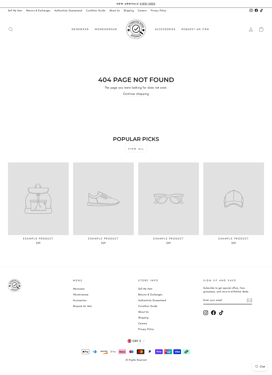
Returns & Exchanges (38, 10)
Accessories (165, 29)
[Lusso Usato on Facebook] (213, 312)
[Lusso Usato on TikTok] (221, 312)
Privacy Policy (158, 10)
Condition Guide (95, 10)
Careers (142, 10)
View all (136, 149)
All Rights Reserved (136, 360)
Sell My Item (15, 10)
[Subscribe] (249, 300)
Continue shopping (136, 94)
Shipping (129, 10)
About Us (114, 10)
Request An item (195, 29)
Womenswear (106, 29)
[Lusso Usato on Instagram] (205, 312)
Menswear (80, 29)
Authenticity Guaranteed (68, 10)
